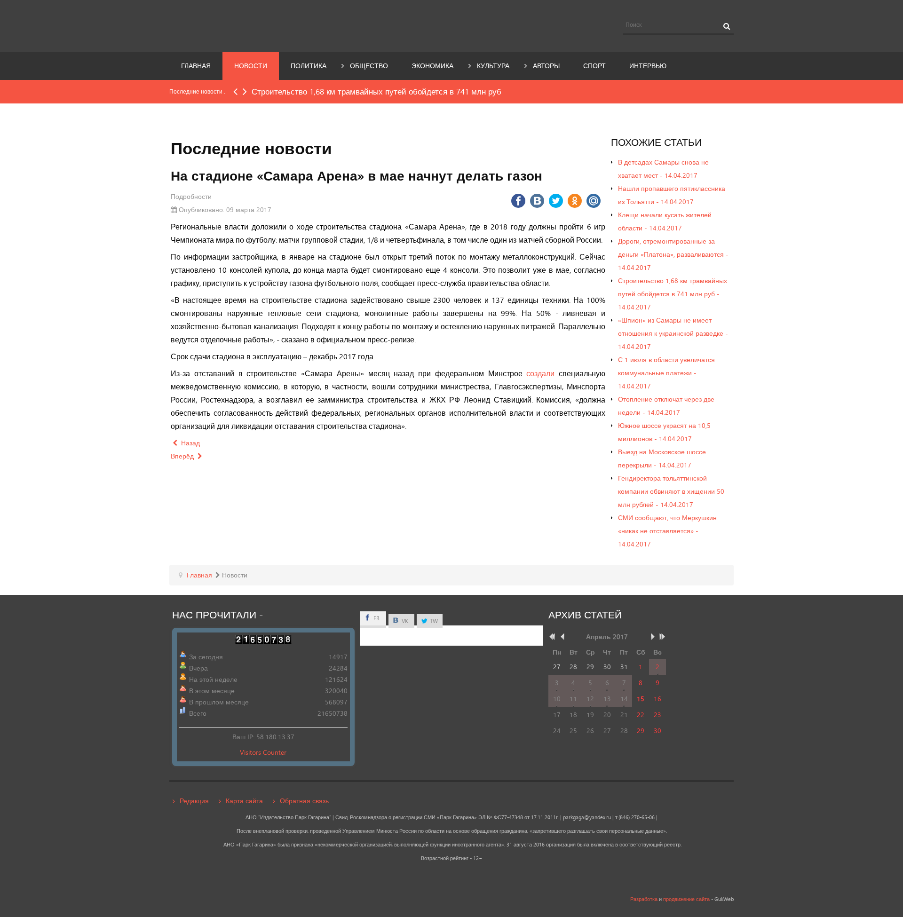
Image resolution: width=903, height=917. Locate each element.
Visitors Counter (263, 752)
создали (540, 373)
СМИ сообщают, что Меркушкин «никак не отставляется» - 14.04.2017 (667, 531)
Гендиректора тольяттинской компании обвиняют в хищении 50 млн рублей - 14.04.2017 (671, 491)
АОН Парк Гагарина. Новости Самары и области (255, 24)
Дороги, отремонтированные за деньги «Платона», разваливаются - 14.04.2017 (673, 254)
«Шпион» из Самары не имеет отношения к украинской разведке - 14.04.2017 (673, 333)
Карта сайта (244, 801)
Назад (189, 443)
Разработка (643, 899)
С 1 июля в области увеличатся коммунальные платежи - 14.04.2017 (666, 373)
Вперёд (183, 456)
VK (404, 621)
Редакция (194, 801)
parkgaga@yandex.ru (587, 817)
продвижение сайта (686, 899)
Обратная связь (304, 801)
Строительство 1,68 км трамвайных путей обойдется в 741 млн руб (376, 91)
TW (433, 621)
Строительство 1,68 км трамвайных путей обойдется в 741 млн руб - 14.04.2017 (672, 294)
